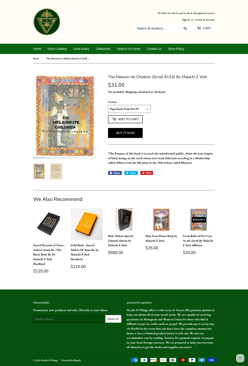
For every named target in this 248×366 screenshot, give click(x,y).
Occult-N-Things (49, 360)
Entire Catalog (57, 49)
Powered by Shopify (71, 360)
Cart (206, 28)
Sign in (186, 19)
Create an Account (205, 19)
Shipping (131, 92)
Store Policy (176, 49)
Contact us (154, 49)
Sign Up (113, 318)
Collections (103, 49)
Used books (81, 49)
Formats (112, 102)
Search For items (129, 49)
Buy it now (125, 133)
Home (37, 49)
